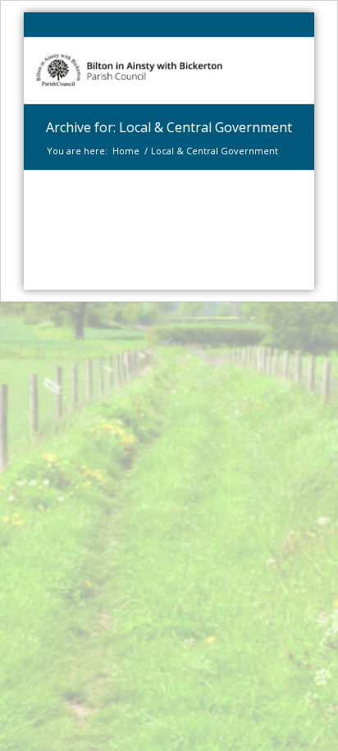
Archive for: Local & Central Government (169, 127)
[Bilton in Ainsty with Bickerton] (142, 70)
